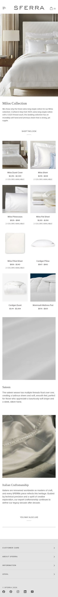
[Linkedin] (25, 591)
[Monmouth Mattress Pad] (43, 287)
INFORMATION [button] (9, 565)
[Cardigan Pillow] (43, 243)
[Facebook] (3, 591)
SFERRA (8, 587)
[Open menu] (6, 8)
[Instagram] (18, 591)
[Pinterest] (11, 591)
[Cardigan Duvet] (15, 287)
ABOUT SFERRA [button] (10, 557)
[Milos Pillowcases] (15, 199)
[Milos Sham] (43, 155)
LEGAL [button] (5, 574)
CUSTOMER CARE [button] (10, 548)
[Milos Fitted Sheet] (15, 243)
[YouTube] (32, 591)
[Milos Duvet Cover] (15, 155)
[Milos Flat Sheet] (43, 199)
